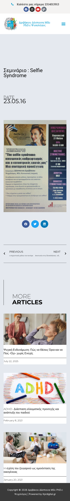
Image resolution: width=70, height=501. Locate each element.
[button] (63, 24)
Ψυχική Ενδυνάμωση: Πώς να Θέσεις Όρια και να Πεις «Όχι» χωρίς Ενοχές (33, 351)
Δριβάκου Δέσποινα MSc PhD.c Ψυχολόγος (34, 24)
